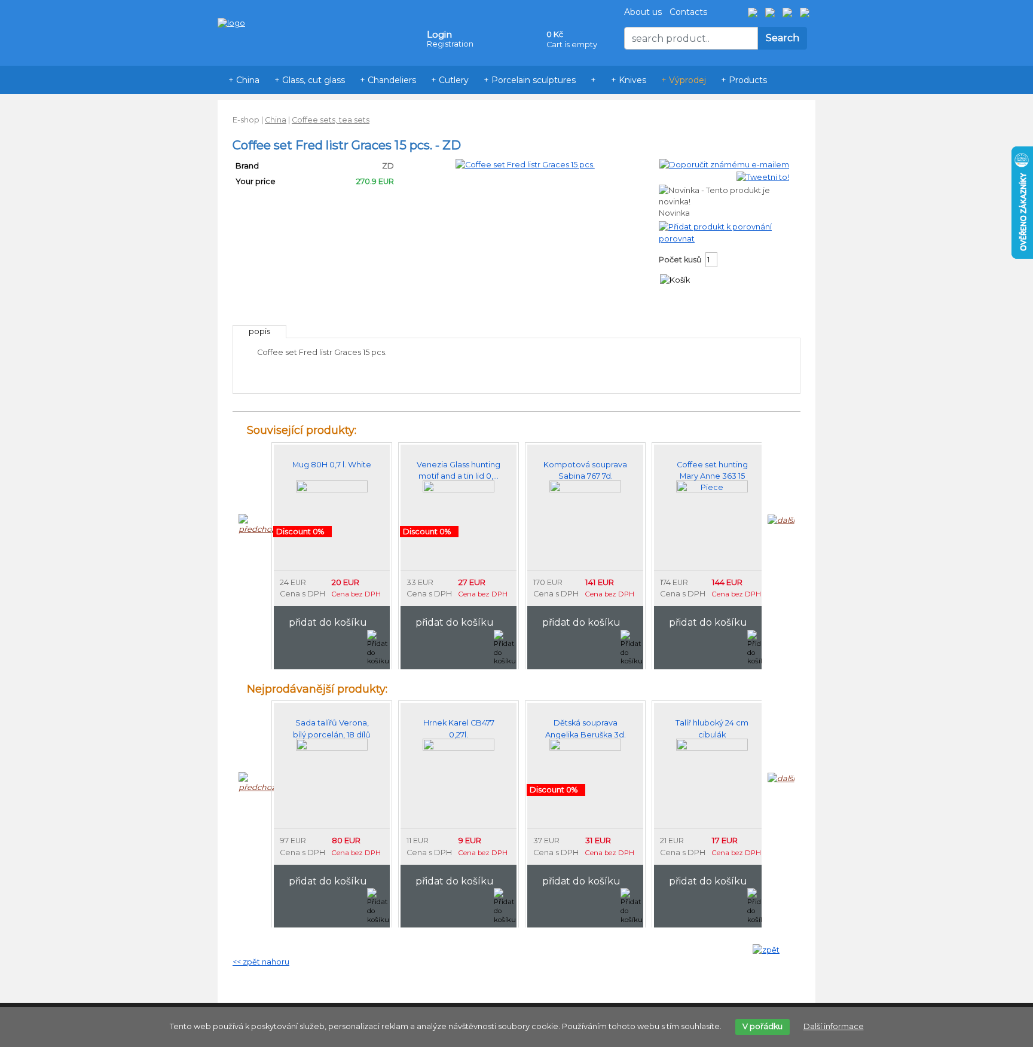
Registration (450, 43)
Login (439, 34)
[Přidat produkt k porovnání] (715, 226)
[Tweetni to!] (762, 176)
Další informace (833, 1026)
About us (643, 12)
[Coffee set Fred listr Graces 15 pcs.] (525, 164)
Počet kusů (680, 259)
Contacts (688, 12)
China (275, 119)
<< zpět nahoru (261, 961)
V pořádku (762, 1026)
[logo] (231, 5)
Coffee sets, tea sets (330, 119)
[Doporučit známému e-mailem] (724, 164)
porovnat (677, 238)
